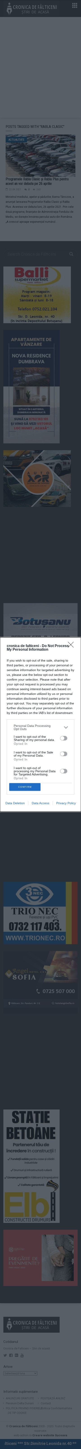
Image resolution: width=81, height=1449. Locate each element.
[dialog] (40, 724)
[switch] (63, 738)
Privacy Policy (66, 803)
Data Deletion (15, 803)
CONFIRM (25, 787)
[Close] (72, 646)
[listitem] (40, 727)
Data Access (40, 803)
